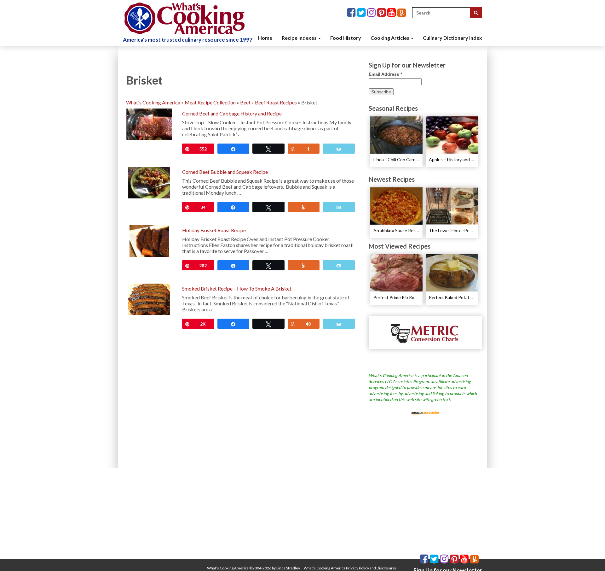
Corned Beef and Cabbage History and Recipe (232, 113)
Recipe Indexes (300, 38)
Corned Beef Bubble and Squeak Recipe (225, 172)
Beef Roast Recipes (276, 102)
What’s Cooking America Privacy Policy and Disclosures (350, 568)
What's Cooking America (153, 102)
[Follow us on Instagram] (372, 13)
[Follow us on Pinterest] (382, 13)
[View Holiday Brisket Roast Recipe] (149, 240)
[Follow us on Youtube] (392, 13)
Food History (345, 38)
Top (590, 556)
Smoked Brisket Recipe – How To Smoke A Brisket (236, 288)
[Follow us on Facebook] (352, 13)
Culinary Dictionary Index (452, 38)
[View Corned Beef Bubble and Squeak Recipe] (149, 182)
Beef (245, 102)
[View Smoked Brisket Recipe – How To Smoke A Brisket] (149, 299)
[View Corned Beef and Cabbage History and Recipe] (149, 124)
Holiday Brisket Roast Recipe (214, 230)
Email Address (385, 74)
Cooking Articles (390, 38)
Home (265, 38)
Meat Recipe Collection (210, 102)
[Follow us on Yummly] (401, 13)
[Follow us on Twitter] (362, 13)
